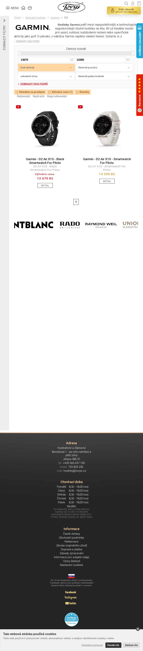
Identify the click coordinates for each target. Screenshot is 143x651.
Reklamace (72, 541)
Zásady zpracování (71, 553)
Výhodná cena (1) (62, 92)
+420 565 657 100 (74, 463)
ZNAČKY (30, 7)
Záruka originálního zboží (71, 545)
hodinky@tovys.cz (74, 470)
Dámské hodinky (35, 17)
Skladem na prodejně (32, 92)
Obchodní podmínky (71, 537)
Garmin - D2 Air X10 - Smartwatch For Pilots (107, 161)
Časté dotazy (71, 533)
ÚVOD (23, 7)
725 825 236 (75, 467)
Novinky (84, 92)
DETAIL (45, 185)
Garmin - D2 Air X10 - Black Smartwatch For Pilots (45, 161)
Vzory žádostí (71, 561)
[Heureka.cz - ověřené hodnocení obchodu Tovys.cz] (72, 619)
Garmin (55, 17)
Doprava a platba (71, 549)
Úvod (17, 17)
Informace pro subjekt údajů (71, 557)
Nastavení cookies (71, 565)
